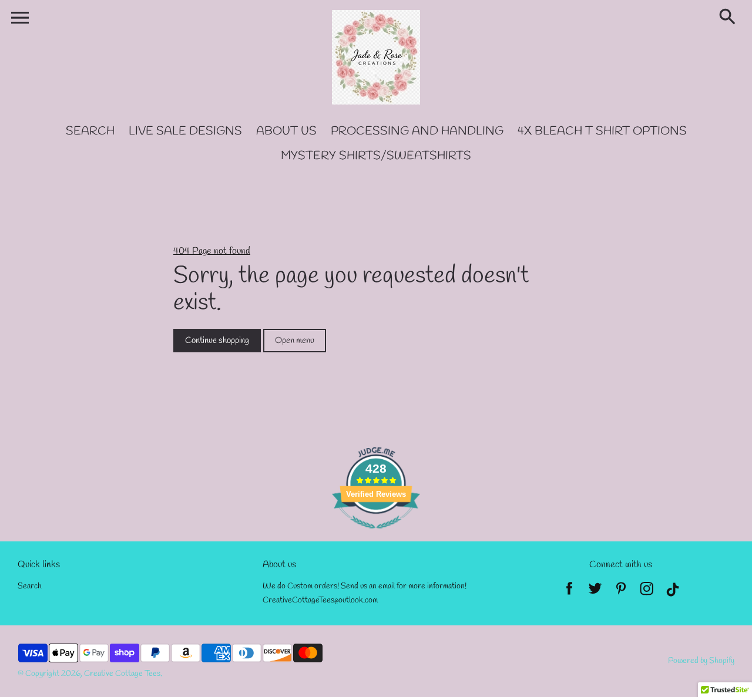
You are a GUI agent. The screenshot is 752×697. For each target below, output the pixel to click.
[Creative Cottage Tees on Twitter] (595, 592)
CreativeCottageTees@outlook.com (320, 600)
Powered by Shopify (701, 660)
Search (30, 586)
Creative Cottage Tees (122, 673)
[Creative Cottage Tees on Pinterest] (621, 592)
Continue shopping (217, 340)
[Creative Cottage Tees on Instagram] (647, 592)
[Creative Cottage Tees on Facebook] (569, 592)
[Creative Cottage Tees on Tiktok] (673, 592)
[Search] (730, 17)
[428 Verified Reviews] (376, 535)
